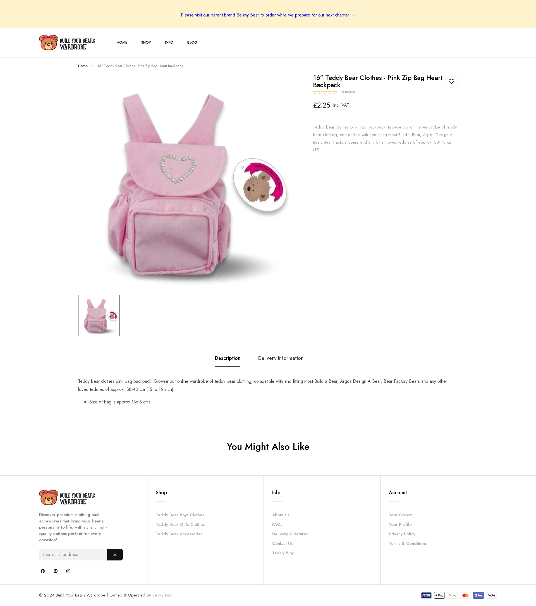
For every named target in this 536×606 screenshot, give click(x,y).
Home (83, 65)
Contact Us (282, 543)
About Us (280, 515)
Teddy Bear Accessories (179, 534)
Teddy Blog (283, 553)
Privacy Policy (402, 534)
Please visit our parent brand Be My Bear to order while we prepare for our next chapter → (268, 15)
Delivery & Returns (290, 534)
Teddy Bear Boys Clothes (180, 515)
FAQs (277, 524)
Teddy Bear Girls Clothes (180, 524)
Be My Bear (162, 595)
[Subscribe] (115, 554)
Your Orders (401, 515)
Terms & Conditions (408, 543)
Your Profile (400, 524)
